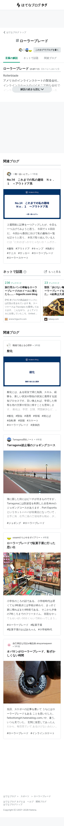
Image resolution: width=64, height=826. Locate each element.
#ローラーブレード (42, 253)
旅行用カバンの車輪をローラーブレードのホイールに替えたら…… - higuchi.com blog (21, 291)
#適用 (27, 415)
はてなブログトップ (12, 804)
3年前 (37, 345)
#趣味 (10, 248)
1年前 (35, 174)
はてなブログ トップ (16, 32)
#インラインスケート (43, 733)
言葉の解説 (11, 57)
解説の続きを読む (30, 89)
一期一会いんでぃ (21, 174)
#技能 (21, 420)
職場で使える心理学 (22, 345)
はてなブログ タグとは (14, 801)
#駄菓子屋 (36, 624)
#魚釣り (50, 248)
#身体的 (35, 424)
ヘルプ (30, 801)
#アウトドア (23, 248)
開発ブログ (41, 801)
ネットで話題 (30, 57)
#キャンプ (37, 248)
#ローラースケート (17, 257)
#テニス (11, 253)
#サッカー (24, 253)
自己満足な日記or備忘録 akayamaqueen (35, 643)
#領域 (36, 415)
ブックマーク (13, 282)
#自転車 (11, 420)
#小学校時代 (45, 629)
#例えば (46, 415)
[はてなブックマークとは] (24, 271)
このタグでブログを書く (47, 49)
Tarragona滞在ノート (23, 439)
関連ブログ (50, 57)
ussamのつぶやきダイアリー (26, 537)
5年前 (17, 646)
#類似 (19, 415)
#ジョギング (14, 522)
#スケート (32, 420)
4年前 (39, 439)
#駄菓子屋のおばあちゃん (21, 629)
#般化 (10, 415)
